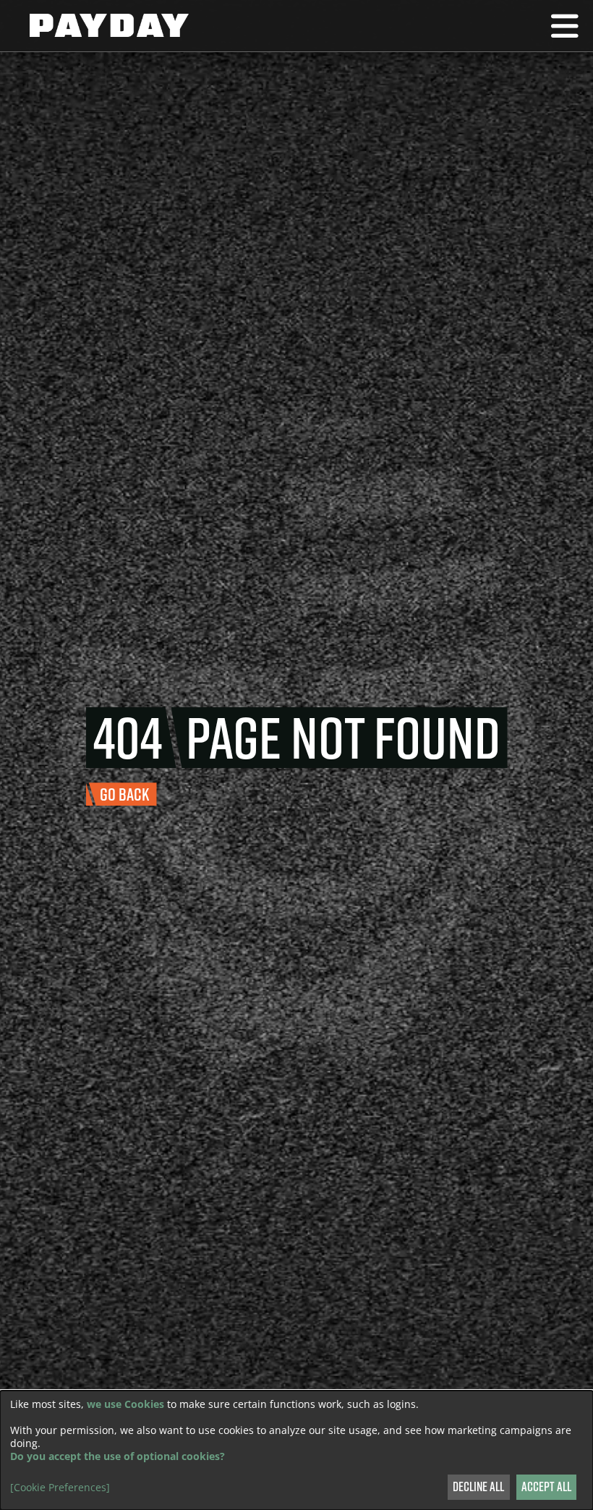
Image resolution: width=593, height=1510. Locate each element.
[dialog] (296, 1450)
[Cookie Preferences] (60, 1487)
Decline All (478, 1486)
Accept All (546, 1486)
